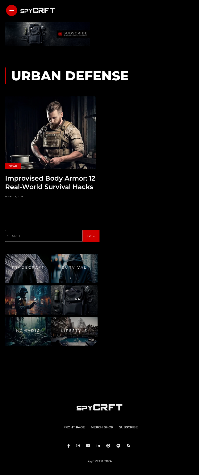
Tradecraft (28, 267)
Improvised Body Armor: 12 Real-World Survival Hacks (50, 182)
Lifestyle (74, 330)
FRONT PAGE (74, 427)
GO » (91, 236)
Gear (13, 166)
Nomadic (28, 330)
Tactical (28, 299)
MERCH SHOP (102, 427)
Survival (74, 267)
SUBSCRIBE (128, 427)
